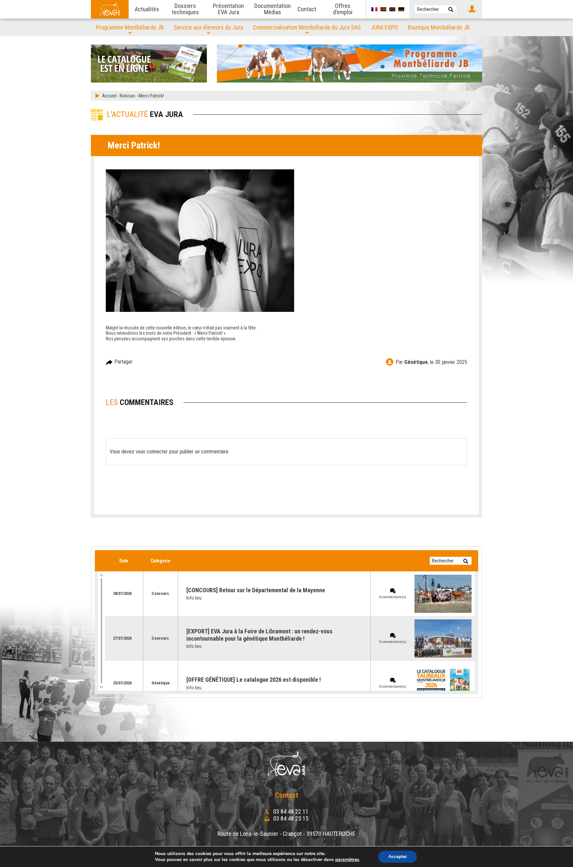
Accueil (109, 95)
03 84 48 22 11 (290, 811)
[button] (450, 9)
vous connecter (152, 451)
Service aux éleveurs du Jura (208, 27)
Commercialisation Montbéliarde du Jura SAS (307, 27)
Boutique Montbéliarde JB (439, 27)
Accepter (397, 856)
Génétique (416, 362)
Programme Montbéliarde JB (130, 27)
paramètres (347, 860)
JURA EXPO (384, 27)
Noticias (127, 95)
